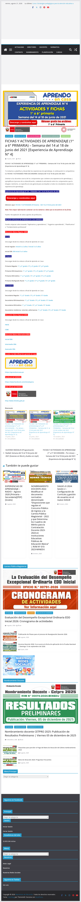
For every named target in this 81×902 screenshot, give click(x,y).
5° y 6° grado (44, 266)
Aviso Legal (7, 864)
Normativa (55, 47)
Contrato (19, 52)
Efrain (19, 159)
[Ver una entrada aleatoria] (75, 49)
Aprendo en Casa (20, 136)
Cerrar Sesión (8, 831)
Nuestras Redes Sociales (11, 873)
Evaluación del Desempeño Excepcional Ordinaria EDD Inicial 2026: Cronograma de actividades (37, 619)
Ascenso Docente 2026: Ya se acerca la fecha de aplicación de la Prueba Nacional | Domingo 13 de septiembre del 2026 (47, 645)
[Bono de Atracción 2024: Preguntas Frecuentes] (10, 761)
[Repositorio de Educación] (5, 49)
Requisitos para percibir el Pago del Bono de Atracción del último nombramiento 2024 (47, 749)
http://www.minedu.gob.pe (14, 401)
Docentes (43, 47)
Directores (31, 47)
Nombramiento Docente (35, 727)
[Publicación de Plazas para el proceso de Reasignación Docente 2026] (10, 636)
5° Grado (45, 295)
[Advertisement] (40, 24)
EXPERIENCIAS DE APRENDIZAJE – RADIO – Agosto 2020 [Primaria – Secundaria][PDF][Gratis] (13, 493)
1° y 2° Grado (24, 295)
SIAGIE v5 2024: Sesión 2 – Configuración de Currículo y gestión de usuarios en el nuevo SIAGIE (66, 493)
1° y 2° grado (22, 266)
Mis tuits (6, 885)
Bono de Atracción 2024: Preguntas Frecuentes (34, 760)
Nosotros (6, 868)
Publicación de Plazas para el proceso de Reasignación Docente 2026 (42, 634)
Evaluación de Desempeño (44, 613)
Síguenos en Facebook (13, 800)
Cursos (59, 52)
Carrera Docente (20, 613)
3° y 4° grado (33, 266)
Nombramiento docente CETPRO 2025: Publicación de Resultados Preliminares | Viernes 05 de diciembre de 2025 (40, 733)
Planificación (47, 52)
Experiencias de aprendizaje (51, 136)
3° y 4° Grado (35, 295)
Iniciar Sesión (8, 827)
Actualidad (19, 47)
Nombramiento (32, 52)
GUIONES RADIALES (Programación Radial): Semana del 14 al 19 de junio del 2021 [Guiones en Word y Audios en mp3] (21, 453)
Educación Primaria (34, 136)
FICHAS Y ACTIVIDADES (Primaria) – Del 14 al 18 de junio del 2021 (38, 205)
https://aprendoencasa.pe (14, 372)
